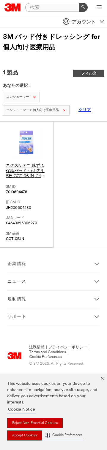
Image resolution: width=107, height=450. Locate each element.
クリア (84, 110)
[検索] (83, 7)
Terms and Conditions (47, 352)
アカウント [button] (84, 22)
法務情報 (37, 347)
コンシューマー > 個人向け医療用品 (32, 110)
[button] (64, 435)
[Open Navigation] (99, 7)
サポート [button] (16, 317)
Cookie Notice (21, 409)
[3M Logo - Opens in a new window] (12, 7)
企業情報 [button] (16, 264)
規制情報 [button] (16, 299)
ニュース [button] (16, 281)
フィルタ (89, 73)
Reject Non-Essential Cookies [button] (35, 423)
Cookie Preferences (45, 357)
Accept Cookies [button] (24, 435)
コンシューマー (17, 97)
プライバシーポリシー (67, 347)
